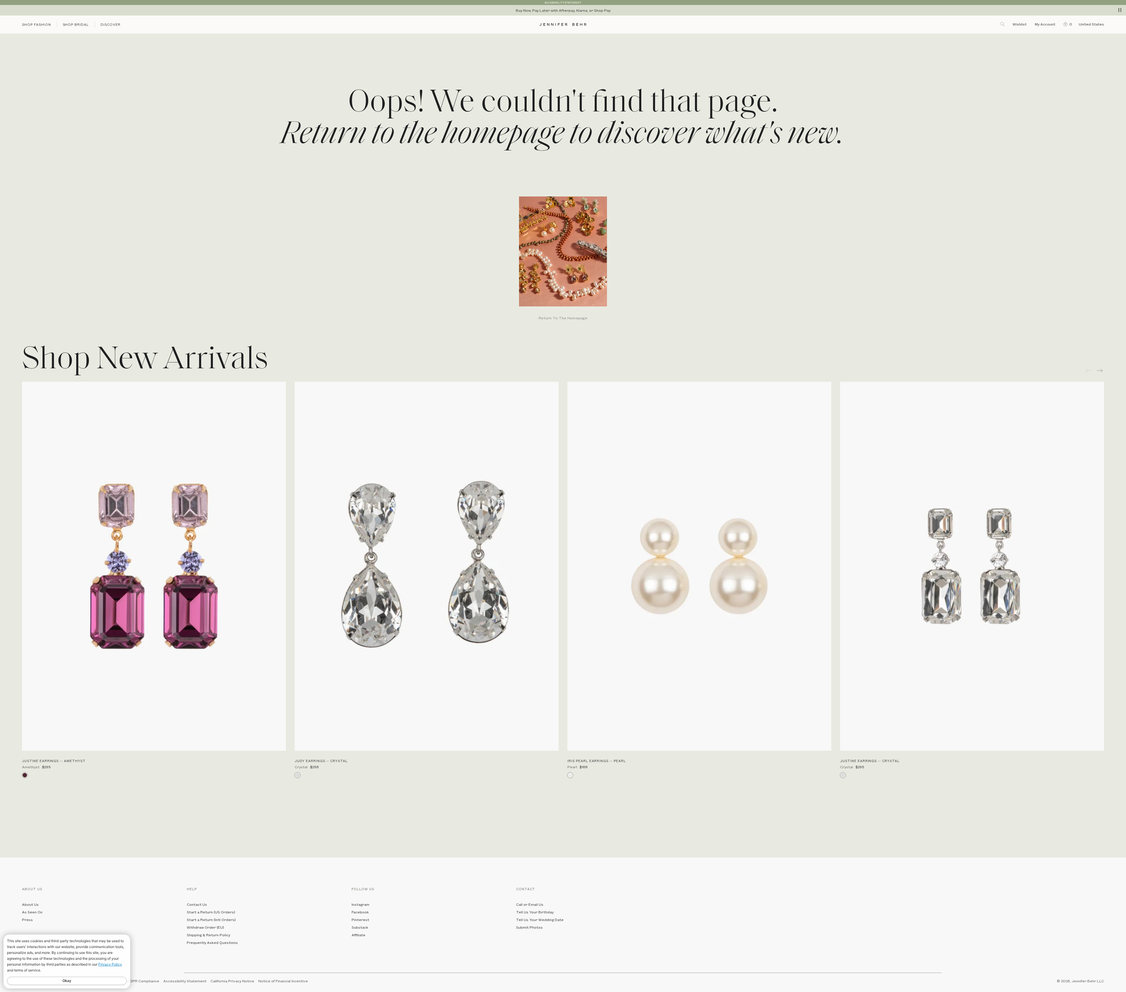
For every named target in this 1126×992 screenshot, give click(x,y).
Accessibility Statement (184, 981)
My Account (1045, 24)
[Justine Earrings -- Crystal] (972, 566)
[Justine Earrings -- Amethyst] (154, 566)
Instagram (360, 904)
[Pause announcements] (1120, 10)
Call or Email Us (529, 904)
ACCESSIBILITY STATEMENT (563, 2)
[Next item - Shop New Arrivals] (1100, 370)
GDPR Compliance (143, 981)
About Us (30, 904)
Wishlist (1020, 24)
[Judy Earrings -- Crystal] (427, 566)
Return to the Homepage (563, 318)
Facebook (360, 912)
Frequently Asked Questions (212, 942)
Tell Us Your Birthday (535, 912)
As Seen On (32, 912)
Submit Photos (529, 927)
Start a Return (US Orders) (211, 912)
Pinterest (360, 919)
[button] (1066, 24)
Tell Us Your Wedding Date (540, 919)
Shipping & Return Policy (208, 934)
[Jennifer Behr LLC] (563, 24)
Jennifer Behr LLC (1088, 981)
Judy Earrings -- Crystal (321, 761)
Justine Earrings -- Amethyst (54, 761)
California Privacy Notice (232, 981)
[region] (563, 10)
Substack (360, 927)
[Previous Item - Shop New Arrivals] (1089, 370)
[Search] (1003, 24)
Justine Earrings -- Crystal (870, 761)
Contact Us (197, 904)
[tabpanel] (563, 258)
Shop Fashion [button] (36, 24)
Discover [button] (111, 24)
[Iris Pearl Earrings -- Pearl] (699, 566)
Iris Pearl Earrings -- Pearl (596, 761)
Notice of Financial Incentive (283, 981)
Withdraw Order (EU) (205, 927)
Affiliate (358, 934)
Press (27, 919)
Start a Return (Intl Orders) (211, 919)
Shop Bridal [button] (76, 24)
